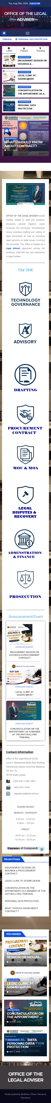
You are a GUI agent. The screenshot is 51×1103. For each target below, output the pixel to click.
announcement (24, 57)
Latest (9, 51)
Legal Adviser (13, 248)
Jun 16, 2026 (15, 1022)
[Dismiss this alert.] (42, 849)
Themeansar (25, 1098)
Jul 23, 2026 (15, 962)
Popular (24, 51)
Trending (40, 51)
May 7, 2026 (14, 1052)
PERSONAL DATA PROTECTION (22, 901)
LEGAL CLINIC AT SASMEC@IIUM (30, 144)
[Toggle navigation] (27, 33)
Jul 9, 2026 (25, 150)
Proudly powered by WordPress (17, 1094)
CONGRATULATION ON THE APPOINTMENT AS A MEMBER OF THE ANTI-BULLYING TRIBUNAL (24, 733)
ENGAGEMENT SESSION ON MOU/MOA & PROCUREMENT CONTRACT (24, 655)
